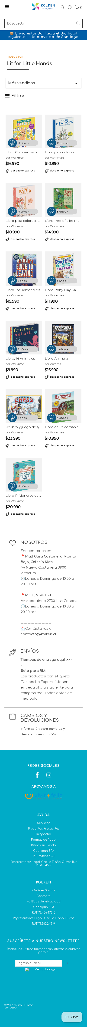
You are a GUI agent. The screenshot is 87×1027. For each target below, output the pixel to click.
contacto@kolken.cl (38, 634)
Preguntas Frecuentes (43, 828)
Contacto (43, 896)
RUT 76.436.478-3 (43, 912)
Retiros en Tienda (43, 845)
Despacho (43, 834)
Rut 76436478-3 (43, 856)
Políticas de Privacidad (44, 901)
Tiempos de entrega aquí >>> (46, 660)
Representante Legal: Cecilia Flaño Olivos (43, 918)
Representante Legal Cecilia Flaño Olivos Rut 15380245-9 (43, 863)
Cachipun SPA (43, 850)
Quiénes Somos (43, 890)
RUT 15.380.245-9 (43, 923)
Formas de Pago (43, 839)
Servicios (43, 823)
